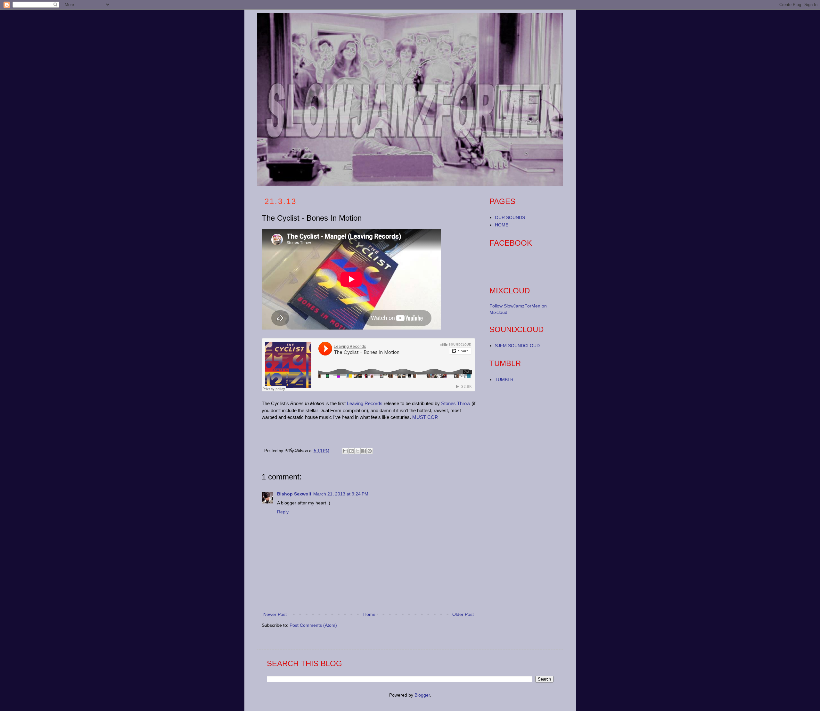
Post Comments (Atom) (313, 625)
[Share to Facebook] (363, 451)
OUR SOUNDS (510, 217)
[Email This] (345, 451)
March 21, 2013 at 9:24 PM (340, 493)
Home (369, 614)
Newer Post (275, 614)
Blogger (422, 695)
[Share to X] (357, 451)
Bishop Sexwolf (294, 493)
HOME (501, 224)
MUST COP (424, 417)
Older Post (463, 614)
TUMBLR (504, 379)
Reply (283, 511)
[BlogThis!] (351, 451)
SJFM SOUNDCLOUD (517, 345)
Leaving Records (364, 403)
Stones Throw (455, 403)
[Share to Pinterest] (369, 451)
